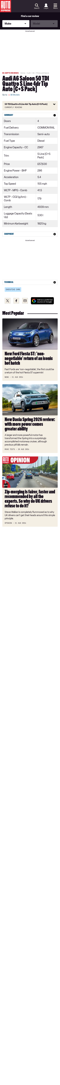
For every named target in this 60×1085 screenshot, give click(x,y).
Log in (46, 8)
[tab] (30, 115)
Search (36, 8)
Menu (55, 8)
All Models (15, 95)
